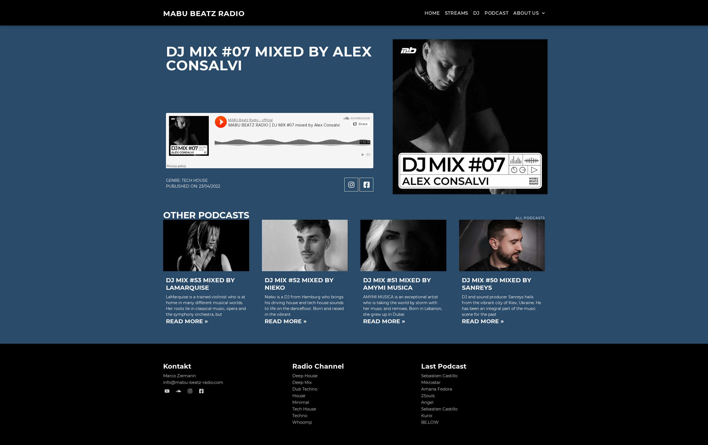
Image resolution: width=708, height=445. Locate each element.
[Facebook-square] (366, 185)
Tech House (195, 180)
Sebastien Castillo (439, 375)
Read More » (187, 321)
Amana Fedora (436, 389)
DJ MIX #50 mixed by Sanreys (496, 283)
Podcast (497, 13)
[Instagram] (351, 185)
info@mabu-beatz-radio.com (193, 382)
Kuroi (426, 415)
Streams (456, 13)
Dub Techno (304, 389)
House (298, 395)
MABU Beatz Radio (204, 13)
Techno (299, 415)
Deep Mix (302, 382)
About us (526, 13)
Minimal (300, 402)
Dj (476, 13)
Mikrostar (431, 382)
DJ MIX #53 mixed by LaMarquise (200, 283)
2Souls (427, 395)
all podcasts (530, 218)
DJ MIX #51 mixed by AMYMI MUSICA (397, 283)
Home (432, 13)
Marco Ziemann (179, 375)
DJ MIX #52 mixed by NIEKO (299, 283)
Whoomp (302, 422)
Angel (427, 402)
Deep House (304, 375)
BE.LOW (430, 422)
